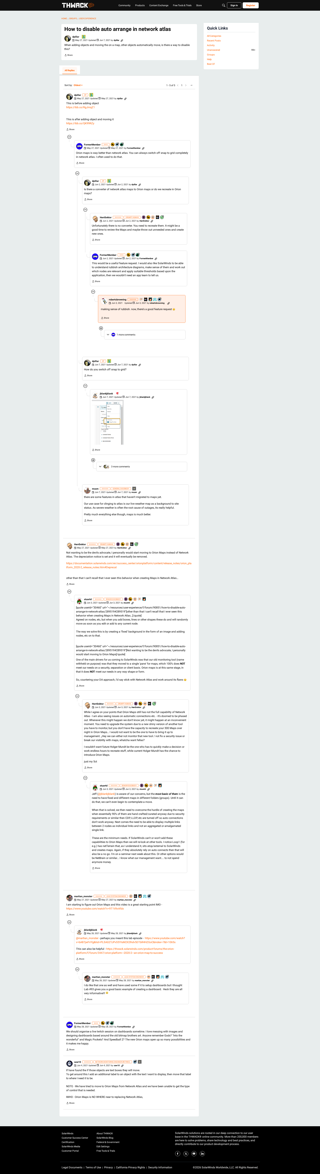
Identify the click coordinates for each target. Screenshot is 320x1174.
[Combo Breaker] (113, 144)
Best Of (211, 64)
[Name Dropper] (144, 217)
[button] (67, 38)
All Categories (214, 36)
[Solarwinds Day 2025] (150, 299)
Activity (211, 45)
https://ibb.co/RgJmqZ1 (80, 107)
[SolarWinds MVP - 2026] (153, 217)
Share (68, 55)
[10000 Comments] (117, 144)
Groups (211, 54)
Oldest (77, 85)
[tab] (69, 70)
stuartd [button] (88, 599)
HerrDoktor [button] (106, 217)
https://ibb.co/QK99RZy (80, 123)
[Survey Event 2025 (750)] (145, 896)
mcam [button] (95, 488)
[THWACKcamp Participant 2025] (158, 217)
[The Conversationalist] (118, 393)
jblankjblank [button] (106, 393)
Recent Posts (214, 40)
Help (209, 59)
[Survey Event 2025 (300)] (155, 299)
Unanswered (231, 50)
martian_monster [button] (83, 896)
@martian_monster (87, 938)
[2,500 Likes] (122, 144)
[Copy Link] (122, 40)
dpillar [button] (75, 36)
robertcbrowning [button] (117, 299)
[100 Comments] (135, 1062)
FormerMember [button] (92, 144)
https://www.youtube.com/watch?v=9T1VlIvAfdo (95, 908)
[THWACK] (78, 5)
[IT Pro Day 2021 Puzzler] (84, 37)
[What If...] (134, 488)
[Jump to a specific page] (191, 85)
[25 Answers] (162, 217)
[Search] (224, 5)
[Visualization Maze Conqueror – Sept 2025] (141, 299)
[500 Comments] (160, 299)
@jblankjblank (106, 793)
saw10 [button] (77, 1062)
